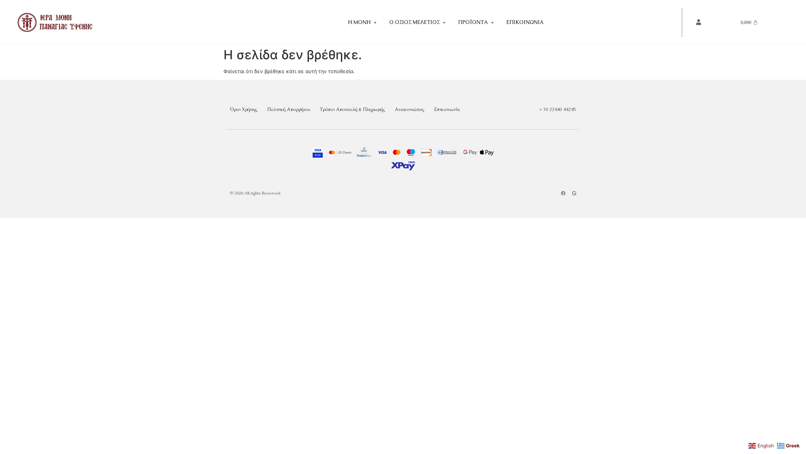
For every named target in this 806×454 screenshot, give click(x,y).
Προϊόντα (473, 22)
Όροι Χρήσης (244, 109)
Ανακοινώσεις (409, 109)
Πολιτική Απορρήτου (288, 109)
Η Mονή (359, 22)
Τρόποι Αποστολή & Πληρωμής (352, 109)
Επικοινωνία (524, 22)
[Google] (574, 193)
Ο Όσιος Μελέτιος (414, 22)
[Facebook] (563, 193)
